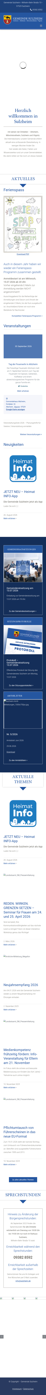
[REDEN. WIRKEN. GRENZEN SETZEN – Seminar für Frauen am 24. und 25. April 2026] (23, 885)
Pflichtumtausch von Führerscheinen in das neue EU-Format (19, 1132)
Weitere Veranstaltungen (30, 434)
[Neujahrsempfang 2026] (23, 967)
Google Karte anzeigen (15, 409)
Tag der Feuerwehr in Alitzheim (23, 364)
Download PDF (23, 254)
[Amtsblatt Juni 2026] (23, 714)
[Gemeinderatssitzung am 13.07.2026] (23, 567)
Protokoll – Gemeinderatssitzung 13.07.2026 (18, 662)
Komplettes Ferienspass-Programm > (27, 316)
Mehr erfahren (23, 391)
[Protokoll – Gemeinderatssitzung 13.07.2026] (23, 639)
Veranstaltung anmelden (21, 426)
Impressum (17, 1389)
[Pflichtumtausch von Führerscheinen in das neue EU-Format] (23, 1110)
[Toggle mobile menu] (41, 25)
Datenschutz (28, 1389)
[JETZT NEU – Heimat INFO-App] (23, 468)
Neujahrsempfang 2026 (21, 985)
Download (11, 752)
